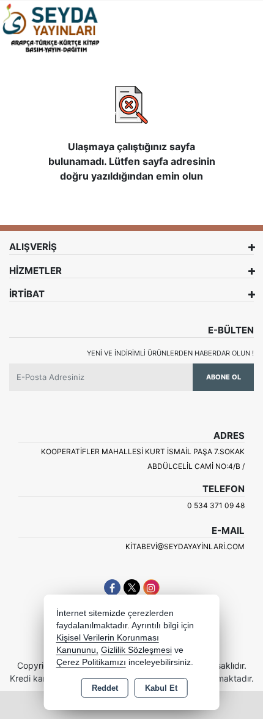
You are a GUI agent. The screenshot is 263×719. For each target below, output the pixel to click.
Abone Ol (223, 377)
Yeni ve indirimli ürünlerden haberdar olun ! (170, 353)
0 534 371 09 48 (216, 505)
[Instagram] (151, 587)
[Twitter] (132, 587)
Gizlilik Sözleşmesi (136, 650)
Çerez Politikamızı (91, 662)
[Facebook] (112, 587)
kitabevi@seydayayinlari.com (185, 546)
